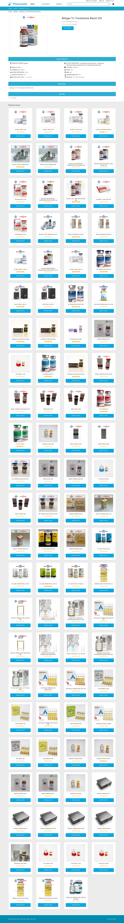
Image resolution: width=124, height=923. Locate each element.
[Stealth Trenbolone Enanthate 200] (20, 643)
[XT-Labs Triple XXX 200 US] (76, 573)
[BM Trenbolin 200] (76, 713)
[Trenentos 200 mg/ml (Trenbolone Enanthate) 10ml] (103, 643)
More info (20, 136)
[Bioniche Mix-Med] (48, 433)
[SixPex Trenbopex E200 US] (103, 223)
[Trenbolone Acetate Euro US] (103, 573)
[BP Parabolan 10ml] (76, 328)
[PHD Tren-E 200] (48, 852)
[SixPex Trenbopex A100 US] (76, 223)
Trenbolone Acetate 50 (94, 65)
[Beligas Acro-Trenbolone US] (48, 223)
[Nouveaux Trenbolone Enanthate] (48, 678)
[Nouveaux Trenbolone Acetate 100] (103, 608)
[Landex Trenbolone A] (76, 503)
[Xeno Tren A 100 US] (20, 293)
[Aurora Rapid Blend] (103, 817)
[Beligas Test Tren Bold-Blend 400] (76, 188)
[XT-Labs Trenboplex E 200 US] (48, 573)
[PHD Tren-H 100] (76, 852)
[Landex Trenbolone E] (76, 538)
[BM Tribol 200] (20, 748)
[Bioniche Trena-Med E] (103, 748)
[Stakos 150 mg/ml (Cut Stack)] (76, 643)
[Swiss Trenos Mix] (20, 503)
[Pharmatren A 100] (20, 188)
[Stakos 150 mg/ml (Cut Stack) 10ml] (20, 678)
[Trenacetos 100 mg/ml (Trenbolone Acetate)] (48, 608)
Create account (91, 1)
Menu (33, 4)
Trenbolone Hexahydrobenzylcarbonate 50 (85, 64)
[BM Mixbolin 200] (48, 748)
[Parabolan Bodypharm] (48, 328)
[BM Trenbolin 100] (103, 678)
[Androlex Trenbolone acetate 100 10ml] (76, 887)
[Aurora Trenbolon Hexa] (48, 817)
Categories (45, 4)
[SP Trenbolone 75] (48, 363)
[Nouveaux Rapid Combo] (103, 713)
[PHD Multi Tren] (103, 852)
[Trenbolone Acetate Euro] (20, 887)
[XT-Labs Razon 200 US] (48, 538)
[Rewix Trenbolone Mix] (76, 468)
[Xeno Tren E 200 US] (48, 293)
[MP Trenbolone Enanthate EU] (48, 503)
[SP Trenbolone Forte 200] (76, 293)
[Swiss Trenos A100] (76, 433)
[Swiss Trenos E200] (103, 433)
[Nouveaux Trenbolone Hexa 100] (76, 678)
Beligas (26, 63)
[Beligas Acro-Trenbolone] (20, 153)
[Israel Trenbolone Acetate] (103, 363)
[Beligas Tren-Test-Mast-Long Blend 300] (103, 153)
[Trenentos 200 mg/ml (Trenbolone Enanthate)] (48, 643)
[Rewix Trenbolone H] (48, 782)
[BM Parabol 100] (20, 713)
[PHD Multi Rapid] (103, 468)
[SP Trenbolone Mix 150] (103, 258)
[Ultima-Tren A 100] (20, 118)
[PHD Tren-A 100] (20, 363)
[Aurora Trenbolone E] (20, 817)
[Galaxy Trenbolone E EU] (20, 538)
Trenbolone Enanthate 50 (88, 63)
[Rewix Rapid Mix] (48, 468)
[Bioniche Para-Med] (20, 852)
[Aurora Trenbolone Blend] (76, 817)
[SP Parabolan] (103, 398)
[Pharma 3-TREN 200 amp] (103, 188)
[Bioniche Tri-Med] (76, 782)
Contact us (110, 1)
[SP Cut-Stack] (20, 433)
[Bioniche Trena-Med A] (76, 748)
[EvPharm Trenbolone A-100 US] (103, 293)
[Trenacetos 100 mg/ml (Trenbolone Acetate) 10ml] (76, 608)
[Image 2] (28, 34)
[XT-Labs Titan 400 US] (103, 538)
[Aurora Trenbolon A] (103, 782)
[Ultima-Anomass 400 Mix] (103, 118)
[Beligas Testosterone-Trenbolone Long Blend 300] (76, 153)
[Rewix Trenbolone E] (20, 782)
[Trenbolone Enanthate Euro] (48, 887)
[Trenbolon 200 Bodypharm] (20, 328)
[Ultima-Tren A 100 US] (20, 258)
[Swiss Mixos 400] (76, 398)
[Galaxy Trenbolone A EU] (103, 503)
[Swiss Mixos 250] (48, 398)
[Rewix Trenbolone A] (103, 328)
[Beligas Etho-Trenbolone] (48, 153)
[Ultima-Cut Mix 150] (76, 118)
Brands (59, 4)
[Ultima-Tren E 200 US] (76, 258)
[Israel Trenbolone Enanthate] (20, 398)
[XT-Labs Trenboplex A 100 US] (20, 573)
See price (67, 28)
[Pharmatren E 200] (20, 223)
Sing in (101, 1)
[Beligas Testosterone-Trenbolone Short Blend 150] (48, 188)
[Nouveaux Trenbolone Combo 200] (48, 713)
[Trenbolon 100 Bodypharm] (76, 363)
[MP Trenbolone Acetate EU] (20, 468)
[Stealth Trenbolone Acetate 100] (20, 608)
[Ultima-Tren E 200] (48, 118)
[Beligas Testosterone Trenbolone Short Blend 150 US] (48, 258)
